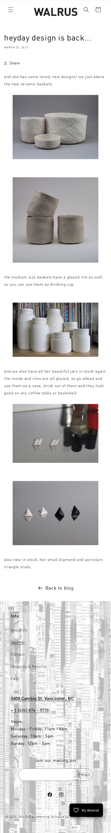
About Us (19, 630)
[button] (11, 10)
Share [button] (14, 63)
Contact (18, 654)
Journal (18, 642)
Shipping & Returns (29, 666)
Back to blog (59, 588)
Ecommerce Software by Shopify (56, 817)
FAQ (14, 678)
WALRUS (25, 817)
